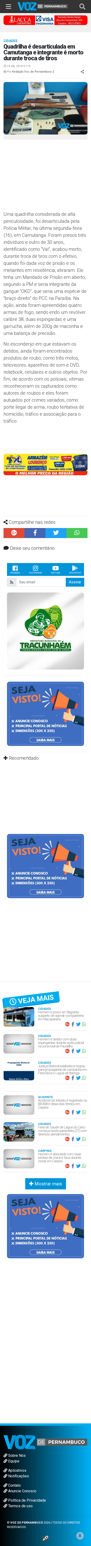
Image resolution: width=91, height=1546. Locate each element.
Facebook (15, 573)
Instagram (35, 573)
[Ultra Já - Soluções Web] (45, 1537)
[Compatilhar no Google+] (14, 533)
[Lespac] (45, 866)
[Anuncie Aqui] (45, 713)
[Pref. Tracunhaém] (45, 630)
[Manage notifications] (80, 1535)
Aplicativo (75, 573)
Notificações (18, 1476)
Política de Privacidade (26, 1500)
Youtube (55, 573)
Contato (14, 1485)
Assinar (75, 582)
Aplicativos (16, 1470)
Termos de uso (20, 1506)
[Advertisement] (42, 177)
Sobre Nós (16, 1455)
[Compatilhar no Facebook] (35, 533)
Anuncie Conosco (21, 1491)
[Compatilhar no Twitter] (56, 533)
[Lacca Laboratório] (46, 20)
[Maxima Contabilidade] (46, 464)
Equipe (13, 1461)
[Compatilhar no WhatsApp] (77, 533)
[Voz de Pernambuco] (43, 6)
